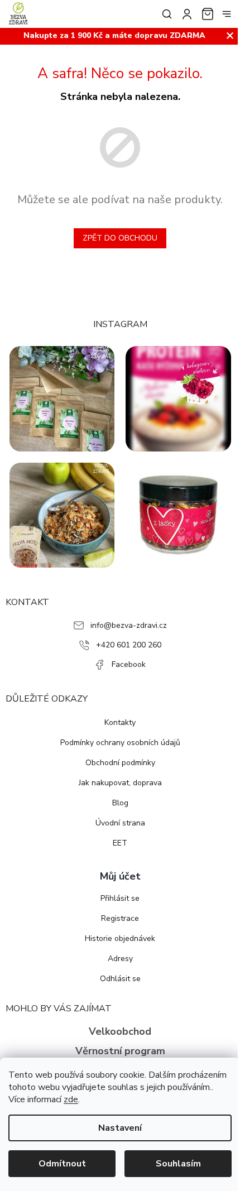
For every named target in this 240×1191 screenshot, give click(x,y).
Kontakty (120, 722)
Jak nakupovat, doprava (120, 782)
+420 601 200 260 (128, 645)
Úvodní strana (120, 823)
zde (71, 1099)
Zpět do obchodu (120, 238)
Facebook (129, 664)
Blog (120, 803)
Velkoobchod (120, 1031)
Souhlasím (178, 1164)
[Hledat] (164, 14)
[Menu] (226, 14)
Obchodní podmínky (120, 762)
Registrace (120, 918)
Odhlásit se (120, 978)
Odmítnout (62, 1164)
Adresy (120, 958)
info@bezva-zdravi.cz (128, 625)
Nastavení (120, 1128)
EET (120, 843)
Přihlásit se (120, 898)
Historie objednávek (120, 938)
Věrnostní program (120, 1051)
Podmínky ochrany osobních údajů (120, 742)
